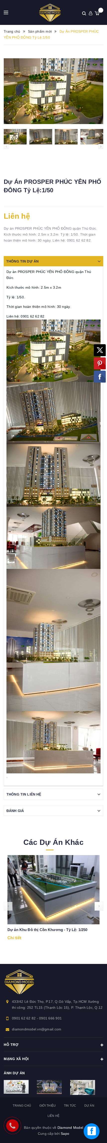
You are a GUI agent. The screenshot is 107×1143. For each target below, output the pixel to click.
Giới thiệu (47, 1105)
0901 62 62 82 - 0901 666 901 (37, 1018)
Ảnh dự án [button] (14, 1073)
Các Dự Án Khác (53, 842)
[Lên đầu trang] (98, 1109)
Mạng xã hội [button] (16, 1059)
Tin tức (70, 1105)
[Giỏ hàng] (97, 13)
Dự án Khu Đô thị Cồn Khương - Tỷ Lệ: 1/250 (47, 930)
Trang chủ (22, 1105)
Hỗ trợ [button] (11, 1045)
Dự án (89, 1105)
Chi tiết (14, 938)
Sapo (65, 1134)
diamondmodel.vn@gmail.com (36, 1029)
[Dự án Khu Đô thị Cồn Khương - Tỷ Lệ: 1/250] (53, 889)
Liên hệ (54, 1116)
